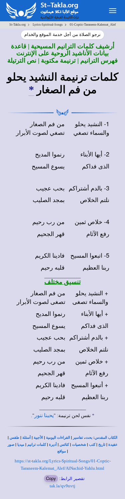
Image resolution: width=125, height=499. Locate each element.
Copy (51, 478)
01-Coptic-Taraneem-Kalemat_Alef (93, 24)
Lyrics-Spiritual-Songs (48, 24)
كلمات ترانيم (36, 444)
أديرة (53, 444)
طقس (14, 437)
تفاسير (78, 437)
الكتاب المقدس (106, 437)
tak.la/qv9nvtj (62, 485)
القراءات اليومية (58, 437)
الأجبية (38, 437)
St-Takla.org (17, 24)
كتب (92, 444)
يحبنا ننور (44, 415)
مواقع (61, 451)
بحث (88, 437)
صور (11, 444)
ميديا (20, 444)
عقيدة (113, 444)
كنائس (64, 444)
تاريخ (101, 444)
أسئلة (26, 437)
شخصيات (79, 444)
